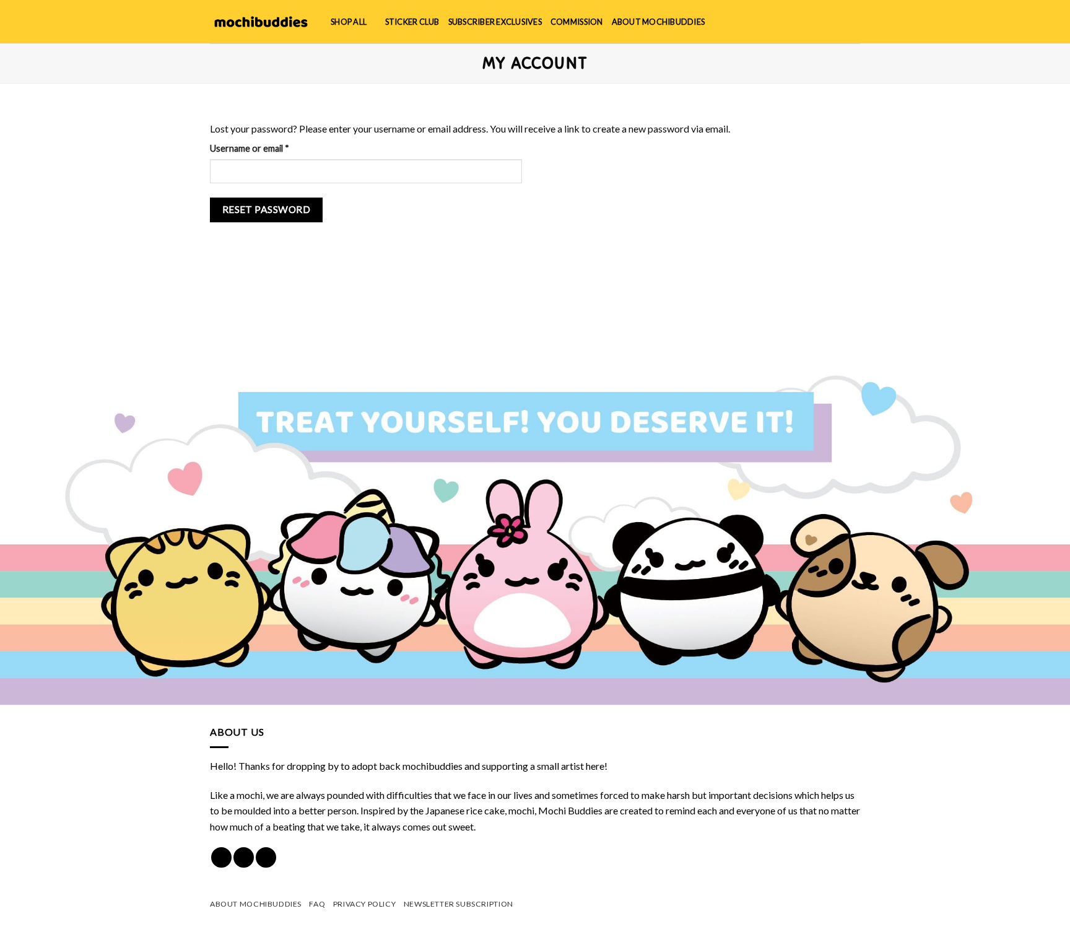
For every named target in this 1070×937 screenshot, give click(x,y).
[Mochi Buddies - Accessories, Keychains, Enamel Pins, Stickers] (261, 21)
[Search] (813, 21)
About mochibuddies (658, 22)
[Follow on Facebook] (221, 857)
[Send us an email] (266, 857)
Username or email (267, 148)
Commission (576, 22)
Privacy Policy (364, 904)
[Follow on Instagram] (243, 857)
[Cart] (854, 21)
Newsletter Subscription (458, 904)
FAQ (317, 904)
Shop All (349, 22)
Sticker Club (412, 22)
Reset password (266, 209)
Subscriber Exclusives (495, 22)
